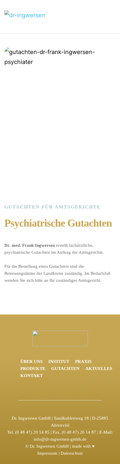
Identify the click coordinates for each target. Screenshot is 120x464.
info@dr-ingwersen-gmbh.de (60, 439)
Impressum (47, 453)
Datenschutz (72, 453)
